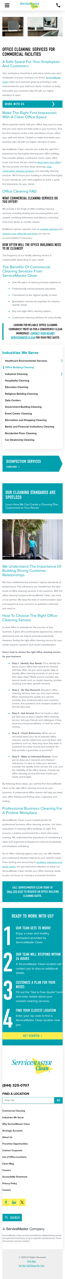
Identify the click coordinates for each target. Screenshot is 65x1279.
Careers (6, 1170)
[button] (7, 5)
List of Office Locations (14, 1157)
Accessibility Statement (14, 1176)
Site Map (31, 1261)
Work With (15, 104)
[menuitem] (32, 361)
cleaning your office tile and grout (19, 233)
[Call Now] (58, 5)
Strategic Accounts (12, 1130)
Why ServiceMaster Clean (16, 1124)
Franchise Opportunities (15, 1143)
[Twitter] (22, 1202)
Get (31, 1036)
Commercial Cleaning (13, 1110)
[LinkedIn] (14, 1202)
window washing (49, 229)
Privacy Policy (9, 1183)
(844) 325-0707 (15, 892)
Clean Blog (8, 1163)
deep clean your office (48, 162)
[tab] (61, 361)
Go (58, 1100)
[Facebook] (6, 1202)
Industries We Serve (13, 1117)
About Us (7, 1137)
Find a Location (15, 1094)
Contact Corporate (12, 1150)
